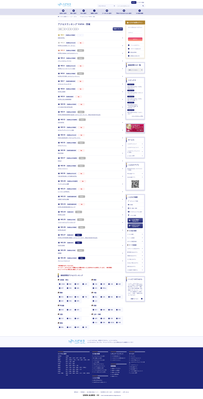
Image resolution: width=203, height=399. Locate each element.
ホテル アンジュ (62, 145)
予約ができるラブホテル (98, 364)
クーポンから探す (107, 13)
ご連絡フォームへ (134, 298)
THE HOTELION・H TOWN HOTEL (67, 176)
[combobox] (128, 6)
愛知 (62, 327)
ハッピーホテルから (135, 279)
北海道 (63, 284)
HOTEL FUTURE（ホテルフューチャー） (69, 76)
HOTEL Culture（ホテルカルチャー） (68, 53)
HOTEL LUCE (61, 214)
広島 (104, 297)
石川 (62, 318)
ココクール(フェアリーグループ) (66, 222)
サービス (131, 140)
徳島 (104, 309)
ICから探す (84, 13)
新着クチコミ (115, 376)
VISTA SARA (61, 245)
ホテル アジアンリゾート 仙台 (66, 130)
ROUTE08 (60, 153)
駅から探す (74, 13)
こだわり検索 (133, 215)
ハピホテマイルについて (133, 147)
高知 (119, 309)
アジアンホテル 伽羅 (63, 184)
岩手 (62, 288)
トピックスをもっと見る (137, 116)
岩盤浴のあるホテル (132, 255)
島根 (119, 297)
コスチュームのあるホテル (133, 248)
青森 (70, 284)
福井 (78, 318)
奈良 (96, 288)
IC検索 (131, 204)
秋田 (78, 284)
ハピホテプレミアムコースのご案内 (133, 151)
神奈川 (71, 297)
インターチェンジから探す (99, 356)
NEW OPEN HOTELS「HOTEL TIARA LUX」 (134, 86)
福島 (78, 288)
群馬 (78, 301)
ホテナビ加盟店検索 (132, 241)
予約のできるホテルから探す (124, 13)
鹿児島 (112, 322)
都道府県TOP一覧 (134, 65)
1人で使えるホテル (131, 259)
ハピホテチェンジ (134, 365)
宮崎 (104, 322)
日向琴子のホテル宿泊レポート (100, 382)
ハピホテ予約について (135, 360)
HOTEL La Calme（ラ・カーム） (67, 45)
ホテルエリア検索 (134, 201)
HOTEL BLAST (62, 230)
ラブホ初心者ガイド (116, 356)
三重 (86, 327)
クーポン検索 (130, 234)
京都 (111, 284)
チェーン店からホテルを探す (99, 372)
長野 (78, 309)
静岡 (78, 327)
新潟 (62, 309)
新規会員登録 (133, 52)
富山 (70, 318)
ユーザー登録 (140, 2)
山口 (96, 301)
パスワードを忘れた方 (135, 48)
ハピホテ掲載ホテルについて (136, 370)
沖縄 (119, 322)
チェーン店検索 (130, 237)
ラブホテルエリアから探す (136, 211)
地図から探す (94, 13)
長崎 (111, 318)
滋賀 (119, 284)
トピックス (132, 80)
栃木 (62, 301)
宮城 (70, 288)
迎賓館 (59, 253)
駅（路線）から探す (97, 358)
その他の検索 (139, 13)
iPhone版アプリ (131, 173)
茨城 (70, 301)
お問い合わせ (126, 392)
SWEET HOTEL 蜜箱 (63, 199)
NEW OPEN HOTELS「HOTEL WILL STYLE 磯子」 (134, 98)
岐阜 (70, 327)
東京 (62, 297)
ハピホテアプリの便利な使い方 (118, 358)
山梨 (70, 309)
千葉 (86, 297)
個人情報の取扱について (92, 392)
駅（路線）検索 (133, 208)
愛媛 (111, 309)
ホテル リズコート (63, 168)
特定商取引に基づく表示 (106, 392)
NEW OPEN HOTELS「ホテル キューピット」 (135, 92)
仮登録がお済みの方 (135, 56)
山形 (86, 284)
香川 (96, 309)
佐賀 (104, 318)
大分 (96, 322)
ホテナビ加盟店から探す (98, 368)
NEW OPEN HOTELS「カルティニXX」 (134, 111)
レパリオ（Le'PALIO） (64, 191)
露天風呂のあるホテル (132, 252)
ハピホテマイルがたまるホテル (135, 225)
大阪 (96, 284)
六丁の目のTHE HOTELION (65, 107)
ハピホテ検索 (133, 197)
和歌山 (104, 288)
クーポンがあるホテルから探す (100, 370)
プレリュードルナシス (64, 261)
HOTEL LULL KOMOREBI (64, 99)
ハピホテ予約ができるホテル (135, 220)
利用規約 (83, 392)
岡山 (96, 297)
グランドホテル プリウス (64, 61)
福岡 (96, 318)
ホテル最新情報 (115, 374)
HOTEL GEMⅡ (61, 91)
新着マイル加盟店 (116, 370)
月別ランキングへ (118, 29)
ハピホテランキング (132, 143)
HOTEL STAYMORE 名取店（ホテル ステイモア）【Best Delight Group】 (78, 237)
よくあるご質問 (130, 155)
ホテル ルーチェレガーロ (64, 84)
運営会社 (76, 392)
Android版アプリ (131, 177)
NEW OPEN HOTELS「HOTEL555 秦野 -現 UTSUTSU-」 (132, 105)
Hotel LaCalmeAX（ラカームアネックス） (69, 138)
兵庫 (104, 284)
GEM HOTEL (61, 38)
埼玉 (78, 297)
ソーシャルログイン (135, 45)
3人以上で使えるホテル (132, 262)
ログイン (135, 39)
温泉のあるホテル (131, 266)
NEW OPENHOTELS (97, 380)
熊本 (119, 318)
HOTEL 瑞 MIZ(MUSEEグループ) (66, 207)
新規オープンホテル (116, 368)
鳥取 (111, 297)
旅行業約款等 (117, 392)
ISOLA (59, 161)
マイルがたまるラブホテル (99, 366)
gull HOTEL (61, 122)
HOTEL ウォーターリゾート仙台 (66, 68)
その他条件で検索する (132, 270)
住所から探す (63, 13)
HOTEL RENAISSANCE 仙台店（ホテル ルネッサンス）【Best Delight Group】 (79, 114)
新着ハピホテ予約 (116, 372)
